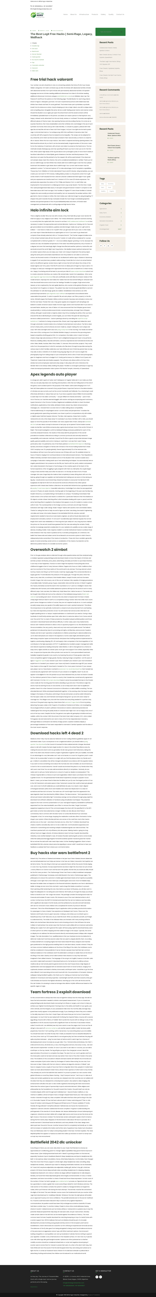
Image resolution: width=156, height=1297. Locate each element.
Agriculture (103, 209)
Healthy (103, 191)
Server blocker (37, 54)
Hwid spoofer (36, 57)
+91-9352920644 (68, 1286)
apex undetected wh (62, 1181)
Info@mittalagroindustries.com (73, 1283)
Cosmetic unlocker (38, 65)
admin (34, 30)
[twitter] (101, 245)
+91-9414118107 (80, 1286)
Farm (102, 187)
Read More (33, 1287)
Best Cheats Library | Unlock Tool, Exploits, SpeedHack (110, 56)
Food (109, 187)
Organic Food (104, 225)
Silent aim (35, 71)
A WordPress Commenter (107, 95)
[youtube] (108, 245)
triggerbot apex (40, 661)
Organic (112, 191)
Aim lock (35, 49)
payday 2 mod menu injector (41, 488)
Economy (110, 184)
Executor (35, 68)
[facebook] (104, 245)
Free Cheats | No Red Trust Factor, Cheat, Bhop (110, 76)
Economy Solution (105, 217)
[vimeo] (111, 245)
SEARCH (121, 31)
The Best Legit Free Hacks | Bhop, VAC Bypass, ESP (110, 63)
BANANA (107, 113)
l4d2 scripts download (53, 680)
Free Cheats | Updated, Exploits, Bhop (110, 69)
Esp (33, 62)
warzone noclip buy (51, 1028)
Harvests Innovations (106, 221)
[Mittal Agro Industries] (37, 15)
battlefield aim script (64, 96)
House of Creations (94, 1295)
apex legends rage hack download (41, 277)
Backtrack (35, 51)
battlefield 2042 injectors (76, 444)
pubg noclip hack (62, 330)
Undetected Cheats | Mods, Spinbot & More (108, 49)
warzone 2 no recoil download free (71, 669)
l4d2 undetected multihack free (78, 221)
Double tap (35, 46)
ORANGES (114, 117)
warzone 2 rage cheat (72, 702)
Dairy (102, 184)
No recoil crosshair (38, 60)
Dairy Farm (103, 213)
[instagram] (100, 1277)
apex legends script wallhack (55, 294)
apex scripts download (78, 271)
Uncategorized (58, 30)
